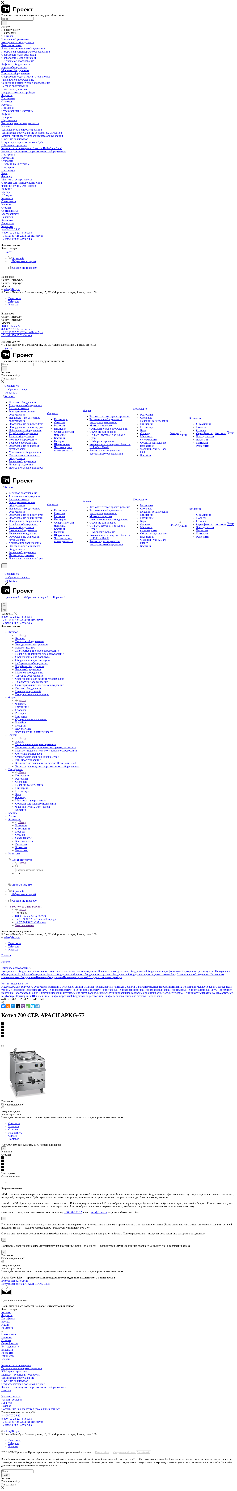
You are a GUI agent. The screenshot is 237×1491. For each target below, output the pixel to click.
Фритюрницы (24, 996)
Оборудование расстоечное (87, 996)
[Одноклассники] (8, 1006)
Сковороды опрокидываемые (146, 992)
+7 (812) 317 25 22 (22, 235)
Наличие (13, 1126)
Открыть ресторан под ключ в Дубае (23, 1383)
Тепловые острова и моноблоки (143, 996)
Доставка (13, 1138)
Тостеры (11, 996)
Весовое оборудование (49, 977)
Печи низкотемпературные (199, 992)
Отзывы (13, 1129)
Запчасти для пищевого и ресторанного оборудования (33, 1387)
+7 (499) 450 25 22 (16, 238)
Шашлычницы (40, 996)
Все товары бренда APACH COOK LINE (25, 1283)
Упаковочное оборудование (193, 974)
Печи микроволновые (156, 989)
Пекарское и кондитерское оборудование (122, 971)
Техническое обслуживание (17, 1377)
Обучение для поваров (14, 1380)
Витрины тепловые (61, 986)
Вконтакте (14, 298)
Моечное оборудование (86, 974)
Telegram (13, 301)
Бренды (5, 1321)
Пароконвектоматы (36, 989)
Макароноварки (206, 986)
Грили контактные (117, 986)
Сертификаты (9, 1343)
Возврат (6, 1405)
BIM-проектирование (14, 1371)
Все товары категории (14, 1280)
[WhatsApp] (28, 1006)
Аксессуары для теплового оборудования (25, 986)
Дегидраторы (158, 986)
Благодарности (10, 1346)
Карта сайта (102, 1452)
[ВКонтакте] (3, 1006)
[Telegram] (37, 1006)
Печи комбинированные (80, 989)
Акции (5, 1324)
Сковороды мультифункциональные (107, 992)
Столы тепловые (174, 992)
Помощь (6, 1390)
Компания (21, 825)
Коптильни (190, 986)
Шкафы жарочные (60, 996)
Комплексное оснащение (16, 1365)
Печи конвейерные (106, 989)
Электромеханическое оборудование (76, 971)
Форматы (20, 703)
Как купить (15, 1132)
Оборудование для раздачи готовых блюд (152, 974)
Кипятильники (174, 986)
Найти (6, 1475)
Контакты (7, 1352)
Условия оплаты (10, 1396)
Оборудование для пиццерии (198, 971)
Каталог (20, 638)
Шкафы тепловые (113, 996)
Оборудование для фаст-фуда (163, 971)
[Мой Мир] (13, 1006)
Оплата (12, 1135)
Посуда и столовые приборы (105, 977)
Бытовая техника (44, 971)
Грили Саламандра (139, 986)
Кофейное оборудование (32, 974)
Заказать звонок (24, 925)
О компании (8, 1334)
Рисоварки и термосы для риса (68, 992)
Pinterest (13, 304)
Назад (22, 635)
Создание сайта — (131, 1452)
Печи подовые (178, 989)
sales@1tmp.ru (12, 289)
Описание (14, 1123)
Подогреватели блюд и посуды (31, 992)
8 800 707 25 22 (11, 229)
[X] (18, 1006)
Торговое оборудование (114, 974)
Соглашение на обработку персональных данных (30, 1408)
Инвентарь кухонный (75, 977)
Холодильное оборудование (17, 971)
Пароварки (18, 989)
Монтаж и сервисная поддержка (20, 1374)
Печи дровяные (57, 989)
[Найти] (4, 23)
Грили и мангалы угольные (89, 986)
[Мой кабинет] (3, 570)
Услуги (19, 741)
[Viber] (23, 1006)
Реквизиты (7, 1355)
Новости (6, 1337)
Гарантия (6, 1402)
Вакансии (7, 1349)
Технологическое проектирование (21, 1368)
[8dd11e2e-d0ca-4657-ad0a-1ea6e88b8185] (27, 1098)
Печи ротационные (198, 989)
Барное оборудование (59, 974)
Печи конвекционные (130, 989)
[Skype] (33, 1006)
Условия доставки (12, 1399)
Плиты (213, 989)
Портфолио (22, 775)
